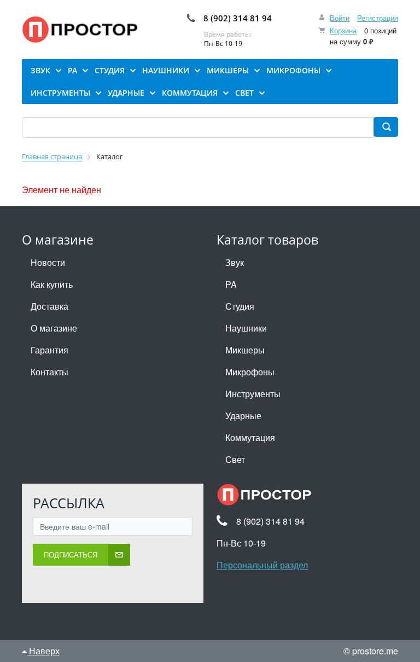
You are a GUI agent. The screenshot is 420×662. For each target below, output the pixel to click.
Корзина (343, 30)
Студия (239, 306)
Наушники (246, 328)
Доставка (49, 306)
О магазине (54, 328)
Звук (234, 262)
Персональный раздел (262, 565)
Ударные (243, 415)
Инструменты (253, 393)
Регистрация (377, 18)
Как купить (52, 284)
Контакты (49, 371)
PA (231, 284)
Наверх (43, 650)
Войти (339, 18)
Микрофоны (250, 371)
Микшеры (245, 350)
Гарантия (49, 350)
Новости (48, 262)
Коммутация (250, 437)
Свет (235, 459)
